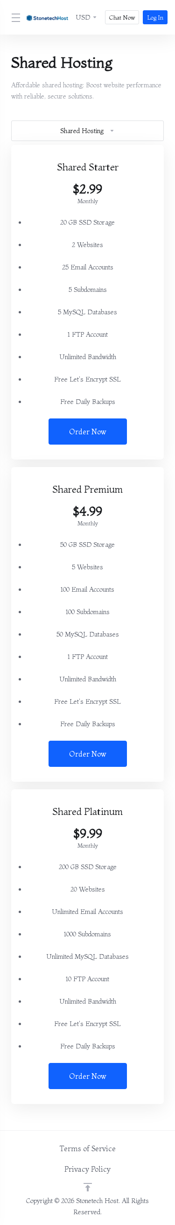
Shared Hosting (82, 131)
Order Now (87, 431)
